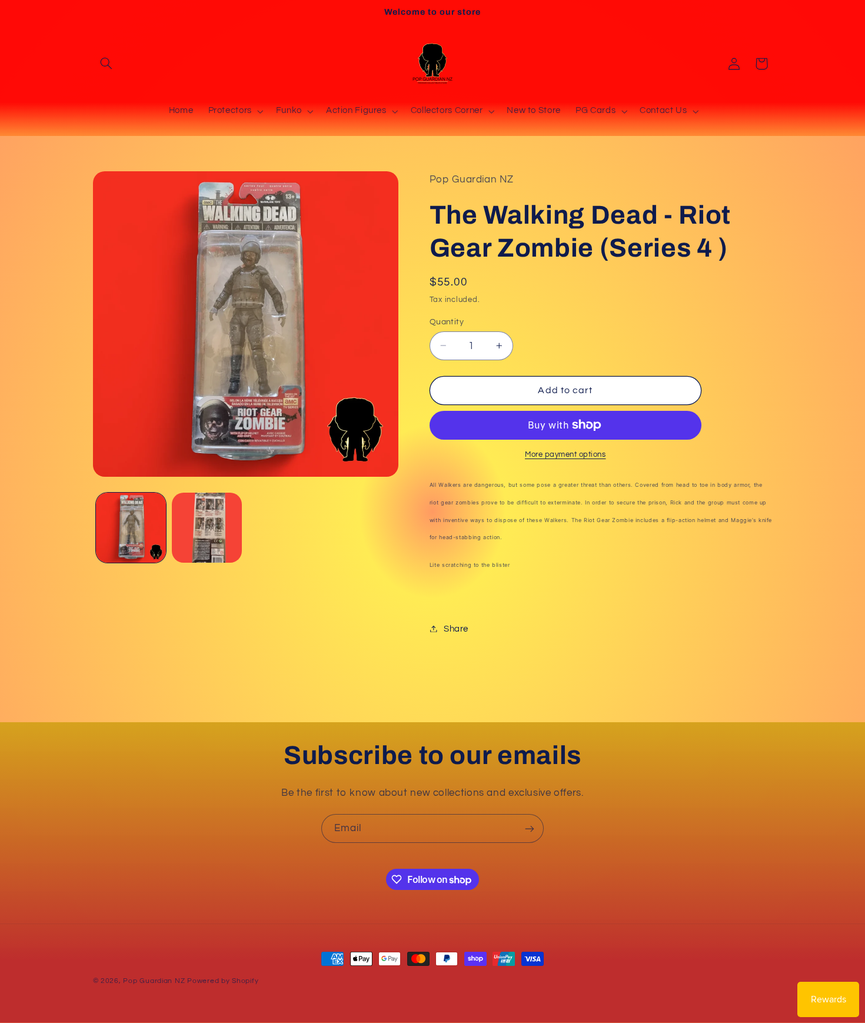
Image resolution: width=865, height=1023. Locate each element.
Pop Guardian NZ (154, 981)
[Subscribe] (529, 828)
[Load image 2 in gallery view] (207, 528)
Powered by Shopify (222, 981)
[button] (106, 63)
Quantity (447, 321)
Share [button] (456, 628)
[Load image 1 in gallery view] (131, 528)
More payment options (565, 454)
